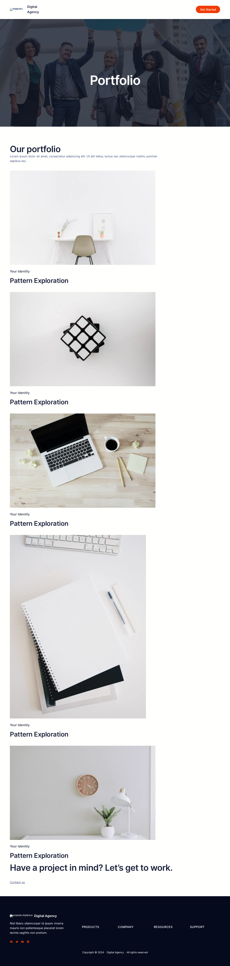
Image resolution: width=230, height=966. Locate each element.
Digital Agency (45, 916)
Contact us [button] (17, 882)
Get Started (208, 9)
